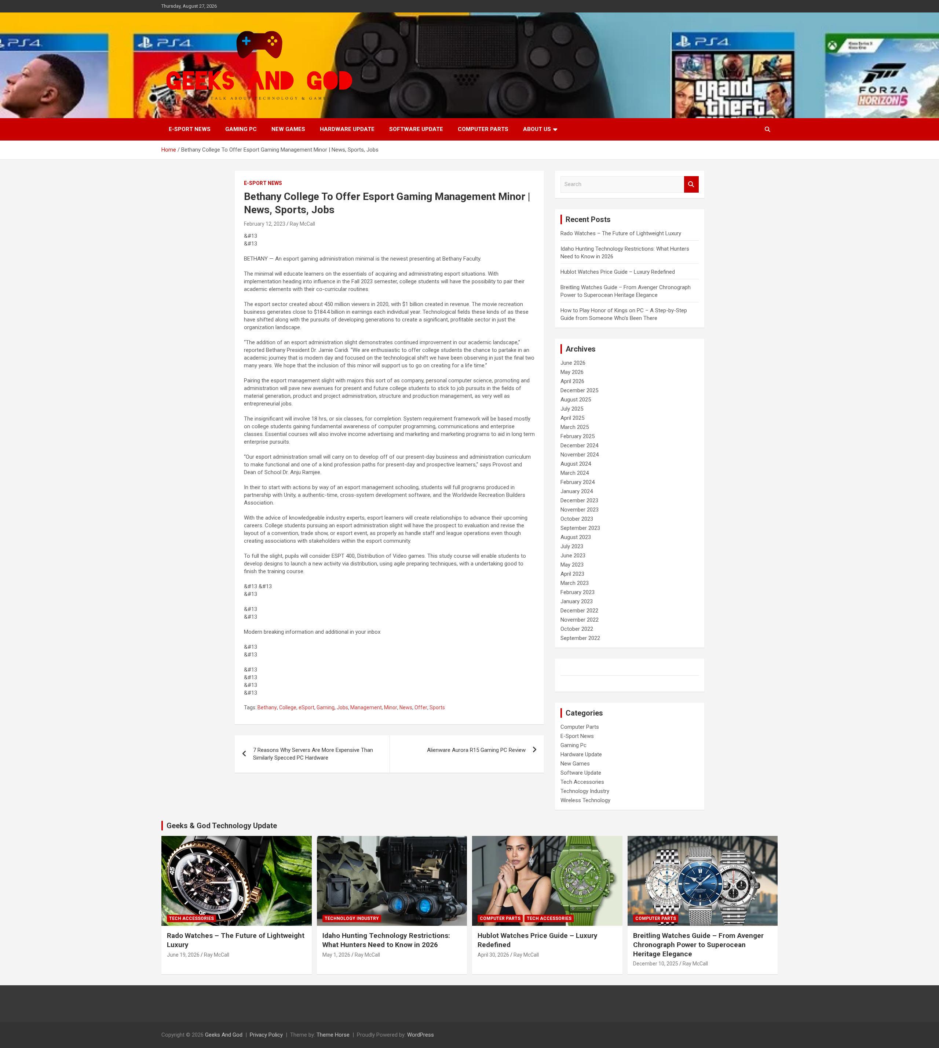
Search (691, 184)
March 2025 (574, 427)
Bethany (267, 707)
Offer (420, 707)
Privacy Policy (266, 1034)
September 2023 (580, 528)
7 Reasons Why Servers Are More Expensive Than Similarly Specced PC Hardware (313, 754)
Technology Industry (584, 791)
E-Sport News (190, 129)
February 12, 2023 (264, 224)
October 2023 (576, 519)
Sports (437, 707)
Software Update (416, 129)
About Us (537, 129)
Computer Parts (483, 129)
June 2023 (572, 555)
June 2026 (572, 363)
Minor (390, 707)
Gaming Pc (241, 129)
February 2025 (577, 436)
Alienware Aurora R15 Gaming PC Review (476, 750)
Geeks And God (223, 1034)
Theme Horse (333, 1034)
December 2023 (579, 500)
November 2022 (579, 619)
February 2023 (577, 592)
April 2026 (572, 381)
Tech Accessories (582, 782)
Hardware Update (347, 129)
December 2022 (579, 610)
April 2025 (572, 418)
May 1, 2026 (336, 955)
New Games (288, 129)
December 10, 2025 (655, 964)
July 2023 (571, 546)
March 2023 (574, 583)
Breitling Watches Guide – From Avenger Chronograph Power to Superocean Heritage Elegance (698, 944)
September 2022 (580, 638)
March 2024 (574, 473)
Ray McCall (302, 224)
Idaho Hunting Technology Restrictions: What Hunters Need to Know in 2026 (386, 940)
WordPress (420, 1034)
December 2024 (579, 445)
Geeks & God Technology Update (222, 825)
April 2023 (572, 574)
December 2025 (579, 390)
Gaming (326, 707)
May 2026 (572, 372)
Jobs (342, 707)
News (405, 707)
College (287, 707)
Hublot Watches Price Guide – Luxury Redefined (618, 272)
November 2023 (579, 509)
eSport (306, 707)
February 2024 (577, 482)
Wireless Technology (585, 800)
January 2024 (576, 491)
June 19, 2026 (183, 955)
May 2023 (572, 564)
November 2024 (579, 454)
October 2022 (576, 629)
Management (366, 707)
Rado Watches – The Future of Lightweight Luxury (620, 233)
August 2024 (575, 464)
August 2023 (575, 537)
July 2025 (571, 408)
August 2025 (575, 399)
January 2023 (576, 601)
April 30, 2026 (493, 955)
